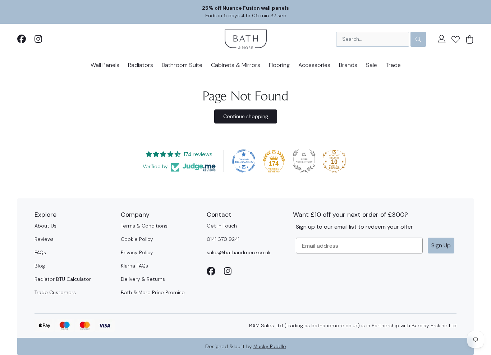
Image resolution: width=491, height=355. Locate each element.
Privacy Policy (137, 252)
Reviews (44, 239)
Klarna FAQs (134, 265)
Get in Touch (222, 226)
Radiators (140, 65)
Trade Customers (55, 292)
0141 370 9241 (223, 239)
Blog (40, 265)
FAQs (40, 252)
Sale (371, 65)
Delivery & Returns (143, 279)
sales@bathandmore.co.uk (239, 252)
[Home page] (246, 38)
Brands (348, 65)
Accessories (314, 65)
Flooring (279, 65)
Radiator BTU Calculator (63, 279)
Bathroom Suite (182, 65)
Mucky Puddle (269, 346)
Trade (393, 65)
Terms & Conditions (144, 226)
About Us (45, 226)
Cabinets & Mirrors (235, 65)
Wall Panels (105, 65)
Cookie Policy (137, 239)
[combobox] (372, 39)
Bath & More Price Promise (153, 292)
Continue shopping (245, 116)
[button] (455, 39)
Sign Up (441, 245)
